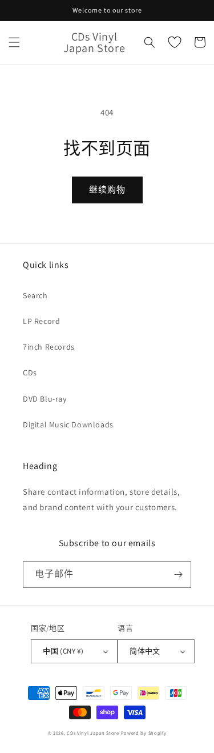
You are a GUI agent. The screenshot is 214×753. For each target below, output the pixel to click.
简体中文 (145, 651)
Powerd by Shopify (144, 733)
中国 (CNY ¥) (63, 651)
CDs (30, 372)
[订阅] (178, 574)
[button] (14, 42)
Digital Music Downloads (68, 424)
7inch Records (49, 347)
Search (35, 295)
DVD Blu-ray (45, 399)
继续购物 (107, 189)
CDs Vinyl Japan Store (93, 733)
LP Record (41, 321)
